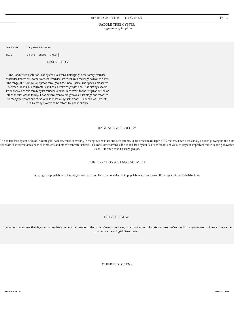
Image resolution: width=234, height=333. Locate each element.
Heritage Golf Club (219, 301)
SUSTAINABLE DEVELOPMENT (77, 329)
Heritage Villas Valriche (217, 298)
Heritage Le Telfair (14, 301)
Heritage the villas (14, 309)
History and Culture (105, 18)
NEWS (33, 329)
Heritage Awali (12, 305)
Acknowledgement (219, 313)
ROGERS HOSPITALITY (135, 329)
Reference (224, 317)
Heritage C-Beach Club (218, 309)
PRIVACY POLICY (48, 329)
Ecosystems (133, 18)
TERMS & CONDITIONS (108, 329)
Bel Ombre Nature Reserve (216, 305)
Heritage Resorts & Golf (17, 298)
